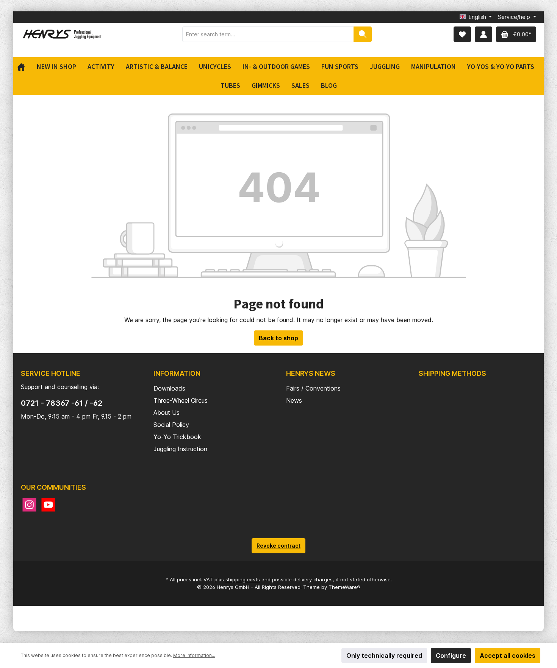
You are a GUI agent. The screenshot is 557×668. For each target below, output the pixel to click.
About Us (166, 412)
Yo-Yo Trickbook (177, 437)
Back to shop (278, 338)
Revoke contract (278, 545)
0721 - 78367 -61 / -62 (61, 403)
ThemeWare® (344, 587)
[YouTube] (48, 504)
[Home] (24, 66)
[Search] (363, 34)
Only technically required (384, 655)
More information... (194, 655)
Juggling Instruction (180, 449)
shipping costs (242, 579)
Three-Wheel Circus (180, 400)
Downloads (169, 388)
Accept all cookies (507, 655)
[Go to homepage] (62, 34)
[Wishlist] (462, 34)
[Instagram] (29, 504)
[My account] (483, 34)
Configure (451, 655)
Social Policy (171, 424)
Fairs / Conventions (313, 388)
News (294, 400)
